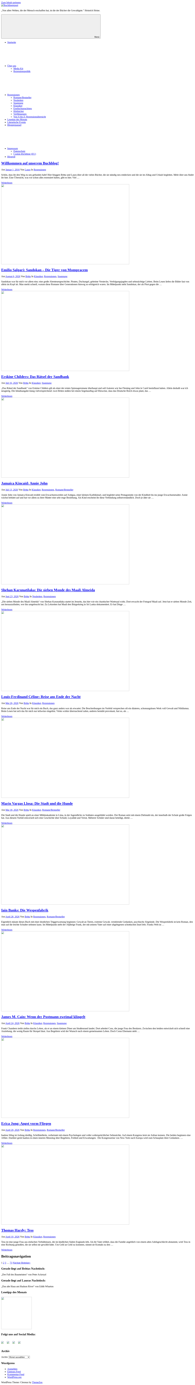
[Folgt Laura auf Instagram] (20, 1343)
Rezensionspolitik (21, 71)
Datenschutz (19, 151)
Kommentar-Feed (15, 1374)
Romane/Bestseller (22, 97)
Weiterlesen (6, 182)
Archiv (4, 1357)
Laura (27, 169)
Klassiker (17, 105)
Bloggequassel (14, 125)
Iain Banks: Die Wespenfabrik (24, 910)
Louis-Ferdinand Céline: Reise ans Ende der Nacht (41, 697)
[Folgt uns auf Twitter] (9, 1343)
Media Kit (18, 68)
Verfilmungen (20, 114)
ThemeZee (37, 1382)
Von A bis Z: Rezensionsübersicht (29, 116)
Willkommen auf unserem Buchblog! (30, 163)
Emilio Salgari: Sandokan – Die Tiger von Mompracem (44, 270)
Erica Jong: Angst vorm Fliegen (26, 1123)
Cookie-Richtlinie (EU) (24, 154)
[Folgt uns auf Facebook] (3, 1343)
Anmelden (12, 1369)
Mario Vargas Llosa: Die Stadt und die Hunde (37, 803)
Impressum (12, 148)
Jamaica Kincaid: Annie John (24, 483)
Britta (28, 276)
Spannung (18, 103)
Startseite (11, 42)
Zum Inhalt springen (11, 2)
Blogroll (11, 156)
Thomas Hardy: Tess (17, 1230)
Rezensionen (13, 94)
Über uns (11, 66)
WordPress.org (14, 1377)
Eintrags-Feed (14, 1371)
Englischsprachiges (22, 108)
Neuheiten (18, 100)
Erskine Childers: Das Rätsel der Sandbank (35, 377)
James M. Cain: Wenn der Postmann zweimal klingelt (43, 1017)
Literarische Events (16, 122)
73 (11, 1262)
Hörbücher (18, 111)
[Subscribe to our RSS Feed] (14, 1343)
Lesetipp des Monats (17, 119)
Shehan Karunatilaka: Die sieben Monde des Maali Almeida (48, 590)
